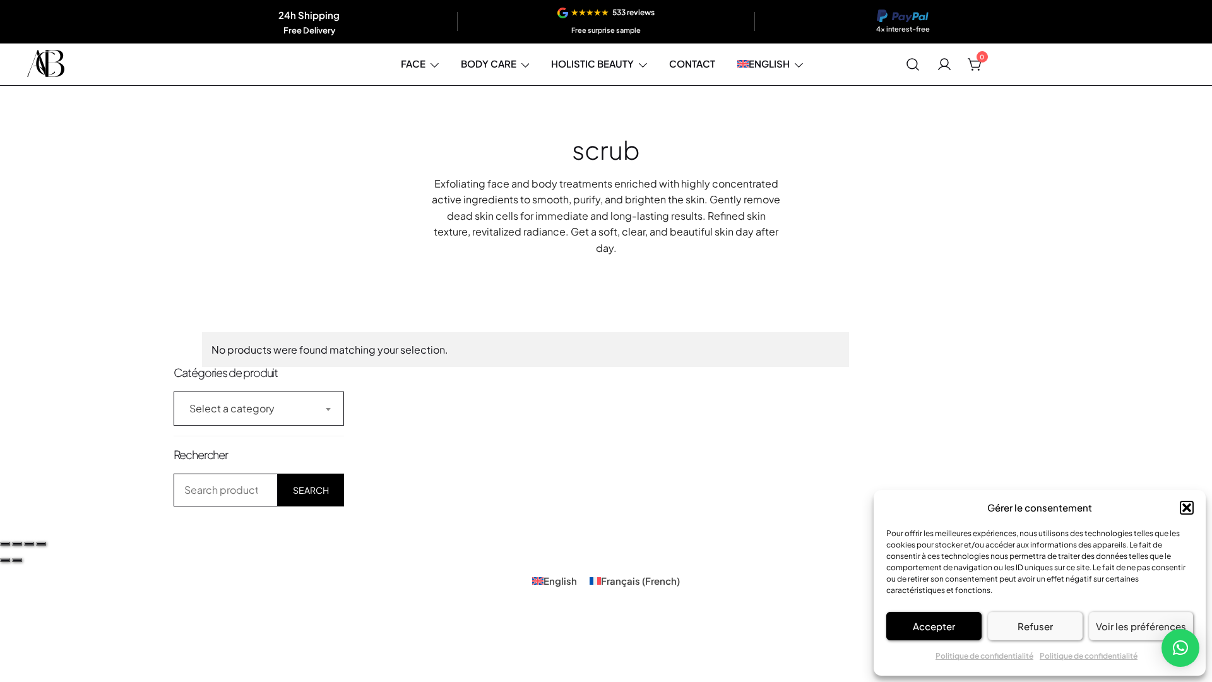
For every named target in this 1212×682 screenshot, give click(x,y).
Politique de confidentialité (984, 656)
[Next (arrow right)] (17, 560)
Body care (488, 63)
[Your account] (944, 64)
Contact (692, 63)
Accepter (934, 626)
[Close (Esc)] (41, 544)
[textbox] (258, 408)
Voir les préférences (1141, 626)
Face (413, 63)
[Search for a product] (913, 64)
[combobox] (259, 409)
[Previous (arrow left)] (5, 560)
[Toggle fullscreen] (17, 544)
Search (311, 490)
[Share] (29, 544)
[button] (1186, 507)
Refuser (1035, 626)
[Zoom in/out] (5, 544)
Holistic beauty (592, 63)
